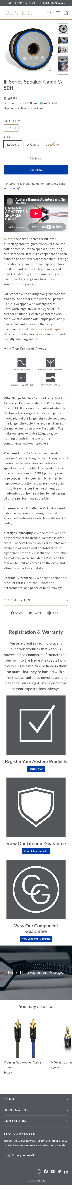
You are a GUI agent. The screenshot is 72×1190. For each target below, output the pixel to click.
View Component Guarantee (36, 938)
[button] (36, 103)
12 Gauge (12, 144)
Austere (10, 239)
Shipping (9, 108)
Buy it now (36, 169)
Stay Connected (20, 1133)
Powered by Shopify (36, 1181)
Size (7, 137)
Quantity (12, 121)
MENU (9, 1099)
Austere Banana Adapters (45, 329)
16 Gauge (52, 144)
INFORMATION (16, 1110)
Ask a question (17, 599)
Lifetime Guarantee (18, 578)
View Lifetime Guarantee (36, 851)
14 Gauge (32, 144)
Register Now (36, 769)
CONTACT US (15, 1120)
